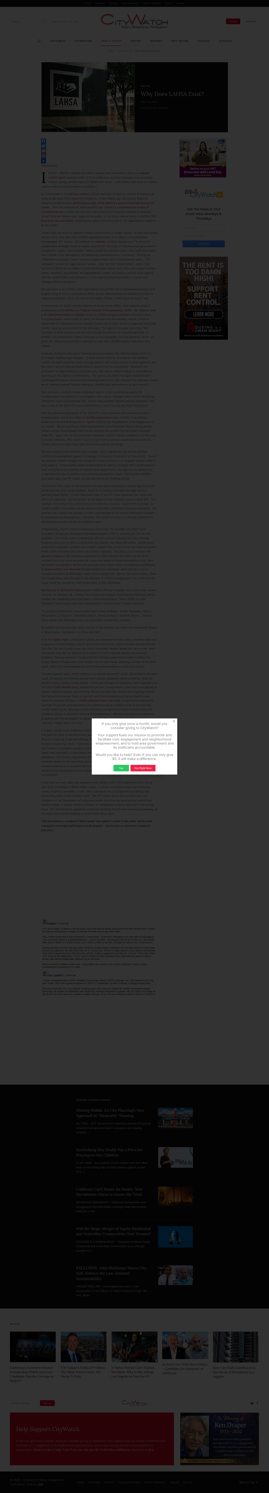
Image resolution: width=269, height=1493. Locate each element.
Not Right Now (143, 768)
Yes (121, 768)
